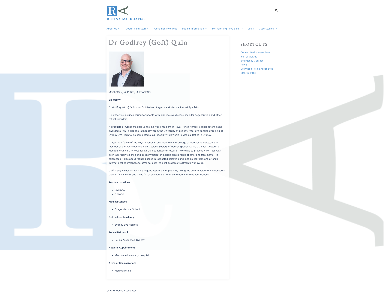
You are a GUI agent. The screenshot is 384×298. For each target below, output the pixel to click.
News (243, 64)
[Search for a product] (276, 10)
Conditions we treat (165, 28)
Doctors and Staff (136, 28)
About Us (111, 28)
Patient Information (193, 28)
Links (251, 28)
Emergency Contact (251, 60)
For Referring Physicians (225, 28)
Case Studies (266, 28)
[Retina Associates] (125, 13)
